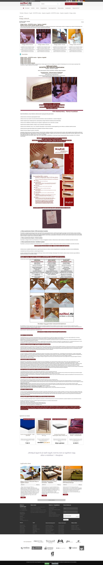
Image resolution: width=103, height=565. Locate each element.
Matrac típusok (22, 530)
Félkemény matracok (49, 530)
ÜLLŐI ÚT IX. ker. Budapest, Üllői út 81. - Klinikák (38, 509)
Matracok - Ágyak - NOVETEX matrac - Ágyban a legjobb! (37, 13)
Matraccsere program (52, 513)
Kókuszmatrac (22, 525)
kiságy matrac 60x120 (25, 58)
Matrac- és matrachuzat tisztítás (54, 514)
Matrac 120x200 (61, 531)
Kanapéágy (35, 526)
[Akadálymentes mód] (76, 1)
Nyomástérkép (51, 508)
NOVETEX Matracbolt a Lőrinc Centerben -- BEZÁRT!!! (49, 482)
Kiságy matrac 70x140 (59, 44)
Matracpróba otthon (52, 512)
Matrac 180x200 (61, 529)
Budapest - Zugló (74, 526)
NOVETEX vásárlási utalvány (54, 516)
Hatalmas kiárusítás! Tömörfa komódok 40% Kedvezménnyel (73, 482)
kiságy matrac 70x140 (25, 60)
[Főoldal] (23, 8)
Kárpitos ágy (35, 531)
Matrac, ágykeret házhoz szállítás (54, 509)
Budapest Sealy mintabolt (75, 529)
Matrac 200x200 (61, 525)
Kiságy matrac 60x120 (27, 44)
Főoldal (21, 13)
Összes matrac (22, 531)
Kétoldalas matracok (49, 525)
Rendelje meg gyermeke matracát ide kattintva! (52, 323)
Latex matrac (22, 527)
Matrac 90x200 (61, 530)
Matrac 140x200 (61, 533)
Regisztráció (74, 3)
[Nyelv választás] (79, 1)
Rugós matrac (22, 532)
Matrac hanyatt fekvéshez (50, 533)
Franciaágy (35, 530)
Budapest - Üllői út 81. (75, 525)
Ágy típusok (35, 525)
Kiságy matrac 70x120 (43, 44)
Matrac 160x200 (61, 526)
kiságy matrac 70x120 (25, 59)
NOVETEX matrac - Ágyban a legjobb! (60, 13)
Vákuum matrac (22, 526)
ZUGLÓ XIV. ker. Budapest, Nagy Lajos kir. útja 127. (39, 511)
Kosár (81, 3)
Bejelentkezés (69, 3)
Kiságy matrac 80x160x (76, 44)
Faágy (34, 532)
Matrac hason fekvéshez (50, 529)
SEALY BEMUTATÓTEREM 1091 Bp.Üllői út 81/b (38, 512)
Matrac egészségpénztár (27, 541)
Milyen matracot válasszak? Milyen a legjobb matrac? (29, 482)
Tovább (23, 497)
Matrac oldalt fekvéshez (50, 526)
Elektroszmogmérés (52, 507)
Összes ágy (34, 527)
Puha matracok (48, 531)
